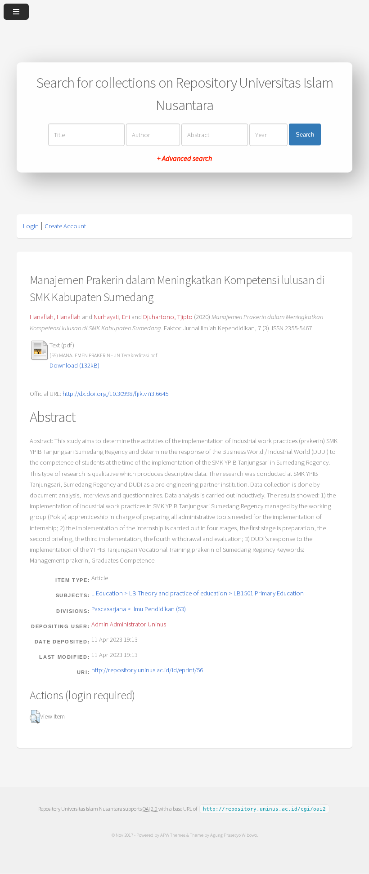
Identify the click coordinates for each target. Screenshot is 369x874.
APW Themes (172, 835)
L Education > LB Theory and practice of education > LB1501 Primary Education (197, 593)
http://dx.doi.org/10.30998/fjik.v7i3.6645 (115, 394)
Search (305, 134)
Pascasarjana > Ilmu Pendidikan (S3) (138, 609)
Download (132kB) (74, 365)
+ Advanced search (184, 157)
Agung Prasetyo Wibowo (233, 835)
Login (31, 226)
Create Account (65, 226)
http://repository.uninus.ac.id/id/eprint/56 (147, 670)
